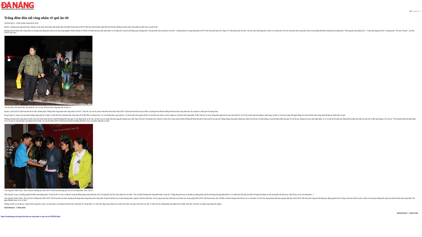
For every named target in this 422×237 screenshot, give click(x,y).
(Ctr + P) (416, 11)
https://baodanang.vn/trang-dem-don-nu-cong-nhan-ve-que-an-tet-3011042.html (30, 216)
